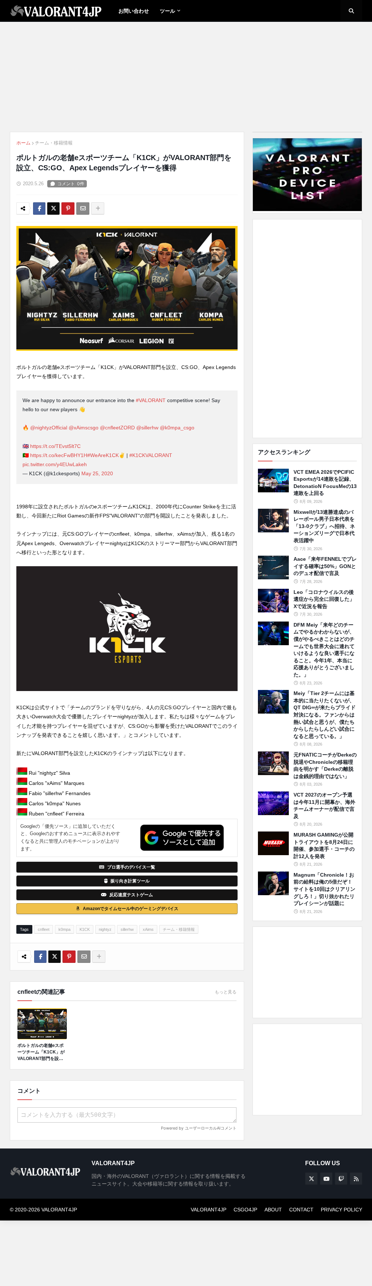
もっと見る (225, 992)
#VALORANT (151, 400)
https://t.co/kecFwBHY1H (58, 455)
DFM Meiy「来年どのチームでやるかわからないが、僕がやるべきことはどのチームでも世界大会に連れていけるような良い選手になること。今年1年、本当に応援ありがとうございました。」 (324, 650)
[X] (53, 208)
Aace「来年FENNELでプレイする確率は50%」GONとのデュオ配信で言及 (325, 566)
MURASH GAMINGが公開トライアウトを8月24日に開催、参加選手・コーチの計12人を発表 (324, 845)
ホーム (23, 143)
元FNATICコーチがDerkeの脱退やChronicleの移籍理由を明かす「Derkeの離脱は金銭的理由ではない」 (325, 765)
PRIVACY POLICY (341, 1209)
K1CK (85, 929)
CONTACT (301, 1209)
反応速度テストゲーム (131, 894)
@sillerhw (147, 427)
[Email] (82, 208)
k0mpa (64, 929)
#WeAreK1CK (103, 455)
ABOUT (273, 1209)
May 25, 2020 (97, 473)
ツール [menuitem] (167, 11)
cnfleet (43, 929)
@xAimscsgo (83, 427)
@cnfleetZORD (117, 427)
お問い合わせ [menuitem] (133, 11)
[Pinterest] (67, 208)
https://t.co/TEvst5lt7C (55, 446)
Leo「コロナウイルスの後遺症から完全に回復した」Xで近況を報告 (324, 599)
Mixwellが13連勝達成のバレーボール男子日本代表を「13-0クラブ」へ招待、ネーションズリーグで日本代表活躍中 (324, 526)
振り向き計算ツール (130, 881)
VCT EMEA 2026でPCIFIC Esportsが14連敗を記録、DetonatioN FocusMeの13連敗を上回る (325, 482)
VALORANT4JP (208, 1209)
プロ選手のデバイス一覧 (131, 867)
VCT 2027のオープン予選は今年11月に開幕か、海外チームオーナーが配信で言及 (324, 805)
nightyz (105, 929)
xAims (148, 929)
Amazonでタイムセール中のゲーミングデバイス (130, 908)
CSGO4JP (245, 1209)
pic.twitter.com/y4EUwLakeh (55, 464)
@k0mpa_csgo (177, 427)
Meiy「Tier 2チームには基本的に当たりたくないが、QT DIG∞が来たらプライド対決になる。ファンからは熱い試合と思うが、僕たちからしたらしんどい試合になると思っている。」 (325, 714)
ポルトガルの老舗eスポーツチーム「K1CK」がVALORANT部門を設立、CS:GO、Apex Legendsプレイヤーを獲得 (41, 1052)
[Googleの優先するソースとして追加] (182, 838)
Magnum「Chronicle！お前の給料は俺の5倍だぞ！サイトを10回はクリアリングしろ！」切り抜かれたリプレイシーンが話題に (324, 889)
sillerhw (127, 929)
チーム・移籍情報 (54, 143)
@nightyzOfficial (48, 427)
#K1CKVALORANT (150, 455)
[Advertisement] (307, 328)
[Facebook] (39, 208)
